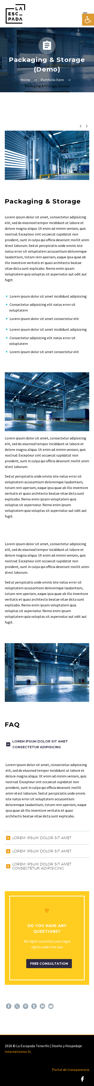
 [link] (80, 126)
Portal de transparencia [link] (70, 1069)
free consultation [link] (49, 964)
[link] (88, 20)
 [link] (86, 126)
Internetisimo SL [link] (18, 1051)
